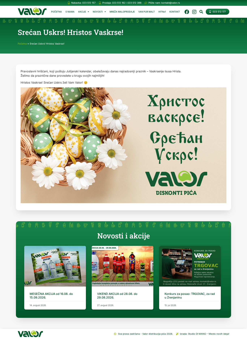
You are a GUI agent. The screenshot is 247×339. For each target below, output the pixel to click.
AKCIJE (82, 11)
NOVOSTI (98, 11)
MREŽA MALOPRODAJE (122, 11)
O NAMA (69, 11)
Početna (22, 43)
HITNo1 (162, 11)
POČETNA (56, 11)
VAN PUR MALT (146, 11)
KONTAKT (174, 11)
